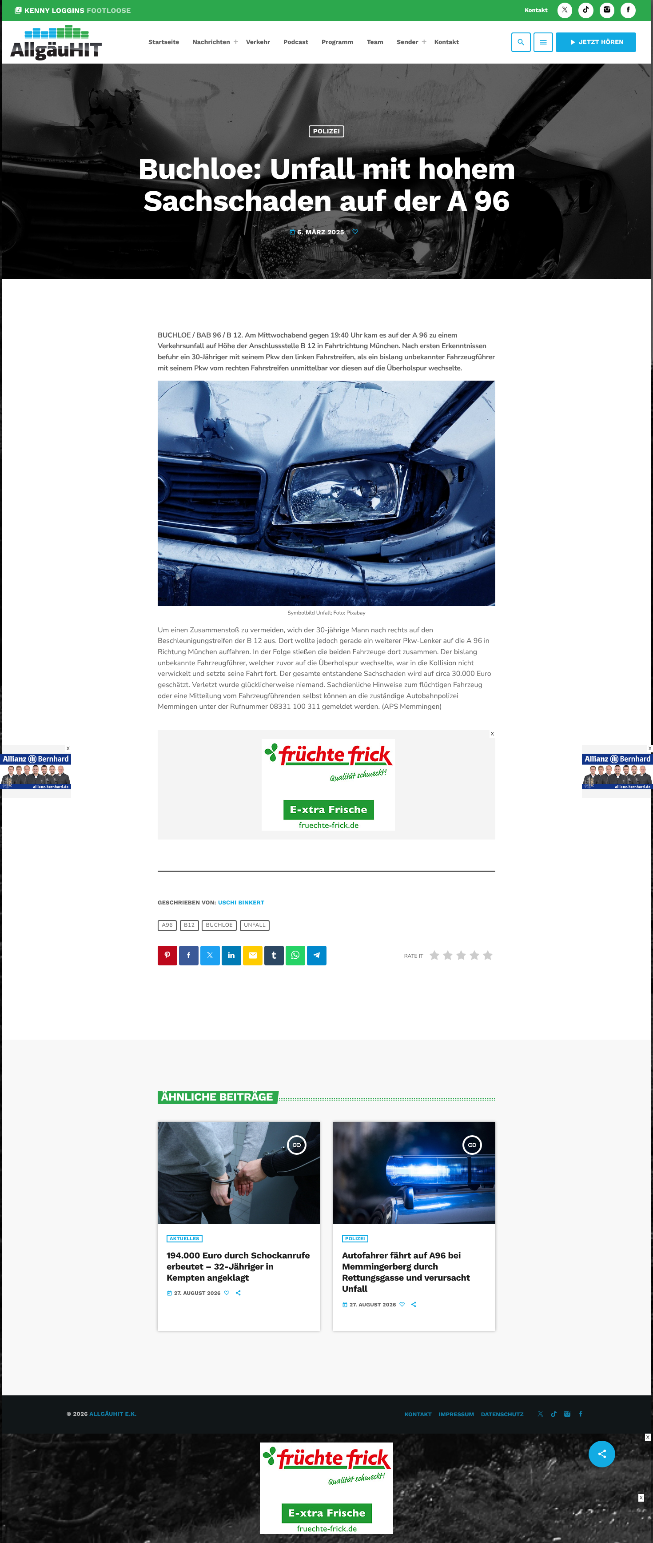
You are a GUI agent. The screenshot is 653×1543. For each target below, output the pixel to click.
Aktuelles (184, 1239)
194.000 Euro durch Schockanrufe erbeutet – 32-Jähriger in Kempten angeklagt (238, 1266)
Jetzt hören (596, 42)
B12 (189, 925)
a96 (167, 925)
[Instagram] (607, 10)
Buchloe (219, 925)
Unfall (255, 925)
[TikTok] (585, 10)
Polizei (326, 131)
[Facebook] (628, 10)
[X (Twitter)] (565, 10)
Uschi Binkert (241, 903)
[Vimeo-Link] (56, 42)
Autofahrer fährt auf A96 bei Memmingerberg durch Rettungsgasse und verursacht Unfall (406, 1272)
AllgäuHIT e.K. (112, 1414)
